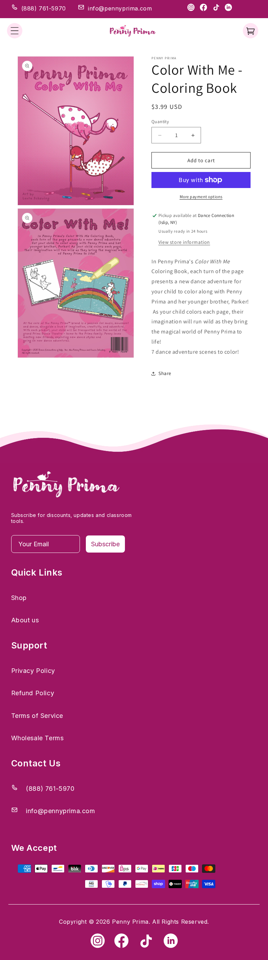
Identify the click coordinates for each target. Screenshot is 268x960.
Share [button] (164, 373)
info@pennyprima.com (120, 8)
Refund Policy (32, 693)
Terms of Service (37, 715)
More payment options (201, 196)
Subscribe (105, 544)
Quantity (160, 122)
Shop (19, 597)
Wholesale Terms (37, 738)
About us (25, 620)
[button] (14, 30)
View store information (184, 242)
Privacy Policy (33, 670)
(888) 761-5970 (43, 8)
